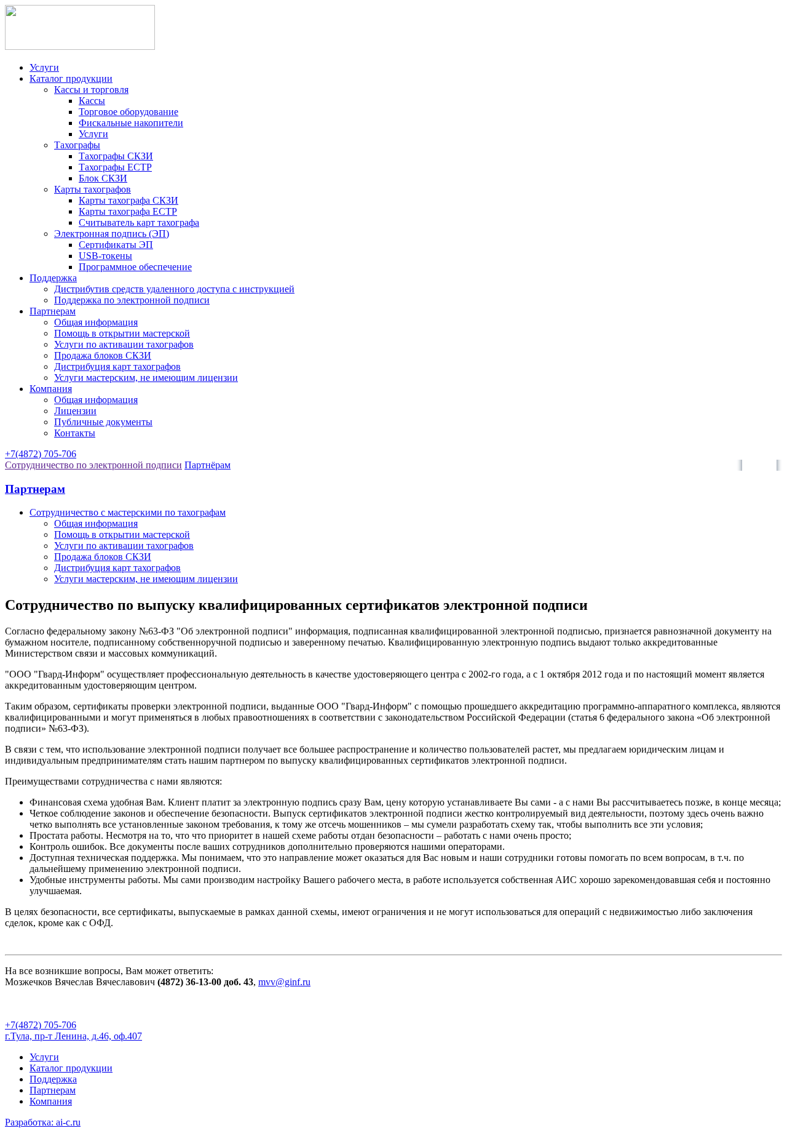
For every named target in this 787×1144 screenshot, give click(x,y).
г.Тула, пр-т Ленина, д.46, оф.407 (73, 1036)
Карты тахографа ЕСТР (128, 211)
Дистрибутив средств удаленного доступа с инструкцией (174, 289)
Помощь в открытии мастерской (122, 333)
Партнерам (53, 311)
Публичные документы (103, 422)
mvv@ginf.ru (284, 982)
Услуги (44, 67)
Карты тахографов (92, 189)
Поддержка (53, 278)
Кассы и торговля (91, 89)
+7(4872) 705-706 (40, 454)
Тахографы (77, 145)
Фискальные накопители (131, 123)
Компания (51, 388)
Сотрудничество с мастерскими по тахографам (128, 512)
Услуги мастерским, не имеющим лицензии (146, 377)
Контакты (74, 433)
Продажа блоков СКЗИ (102, 355)
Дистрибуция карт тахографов (117, 366)
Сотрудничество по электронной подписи (93, 465)
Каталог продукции (71, 78)
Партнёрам (207, 465)
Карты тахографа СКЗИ (128, 200)
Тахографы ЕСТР (115, 167)
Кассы (92, 100)
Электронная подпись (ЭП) (111, 233)
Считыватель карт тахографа (139, 222)
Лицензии (75, 411)
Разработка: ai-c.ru (43, 1122)
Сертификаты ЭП (116, 244)
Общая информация (96, 322)
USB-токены (105, 255)
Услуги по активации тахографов (124, 344)
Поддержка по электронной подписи (132, 300)
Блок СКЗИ (103, 178)
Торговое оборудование (128, 111)
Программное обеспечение (135, 267)
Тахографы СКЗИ (116, 156)
